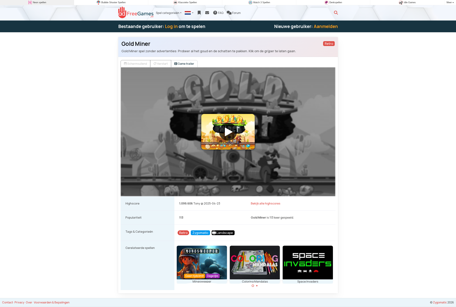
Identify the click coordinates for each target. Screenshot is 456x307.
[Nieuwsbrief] (207, 13)
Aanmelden (326, 26)
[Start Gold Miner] (228, 132)
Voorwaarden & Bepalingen (51, 302)
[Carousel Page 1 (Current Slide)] (253, 286)
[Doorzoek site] (336, 13)
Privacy (19, 302)
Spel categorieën (167, 13)
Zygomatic (440, 302)
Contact (7, 302)
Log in (171, 26)
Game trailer (185, 64)
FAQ (220, 13)
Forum (236, 13)
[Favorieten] (199, 13)
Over (29, 302)
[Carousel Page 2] (257, 286)
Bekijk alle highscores (265, 203)
